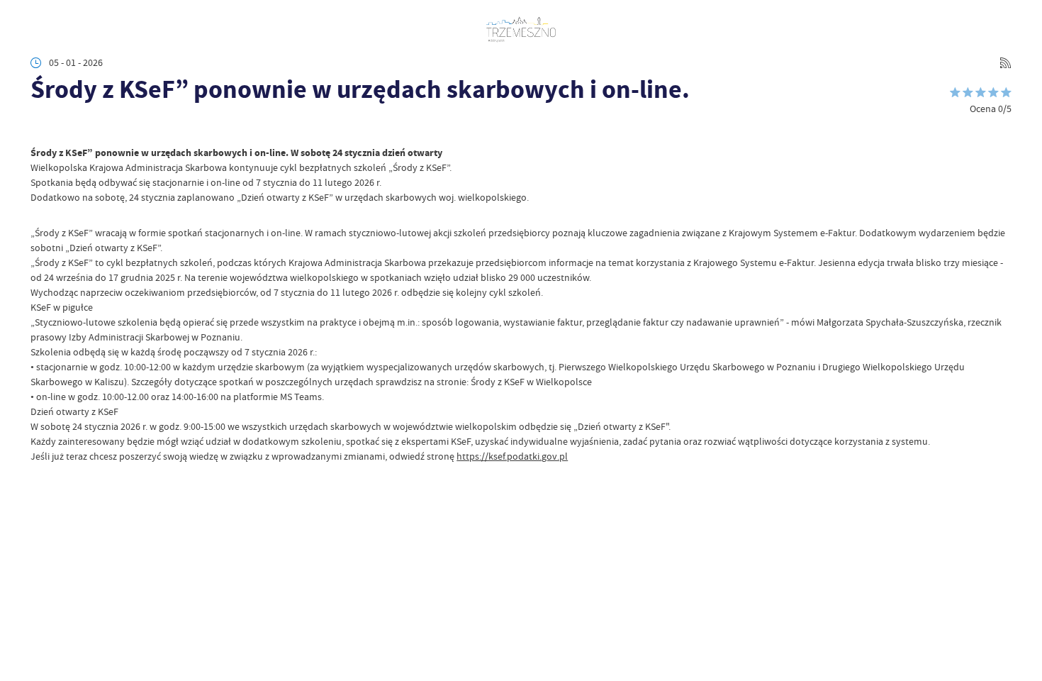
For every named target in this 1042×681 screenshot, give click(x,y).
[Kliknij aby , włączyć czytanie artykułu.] (40, 127)
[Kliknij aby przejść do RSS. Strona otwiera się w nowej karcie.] (1005, 63)
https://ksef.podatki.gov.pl (512, 456)
